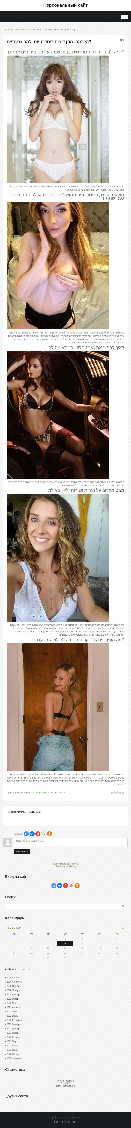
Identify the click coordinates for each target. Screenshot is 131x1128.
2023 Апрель (13, 1045)
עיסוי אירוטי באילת (106, 774)
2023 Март (12, 1041)
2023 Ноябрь (13, 1054)
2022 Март (12, 1003)
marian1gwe (41, 792)
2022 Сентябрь (14, 1020)
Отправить (22, 851)
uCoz (79, 1117)
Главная (7, 29)
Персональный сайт (65, 5)
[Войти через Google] (43, 833)
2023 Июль (12, 1050)
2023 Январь (13, 1033)
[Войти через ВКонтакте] (32, 833)
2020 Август (13, 977)
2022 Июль (12, 1016)
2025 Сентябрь (14, 1058)
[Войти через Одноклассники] (49, 833)
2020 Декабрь (14, 994)
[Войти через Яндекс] (37, 833)
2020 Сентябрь (14, 982)
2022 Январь (13, 999)
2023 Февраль (14, 1037)
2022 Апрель (13, 1007)
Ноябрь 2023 (14, 928)
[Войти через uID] (26, 833)
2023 (16, 29)
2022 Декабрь (14, 1028)
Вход (73, 866)
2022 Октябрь (14, 1024)
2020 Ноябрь (13, 990)
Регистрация (62, 866)
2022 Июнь (12, 1011)
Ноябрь (25, 29)
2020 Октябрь (14, 986)
